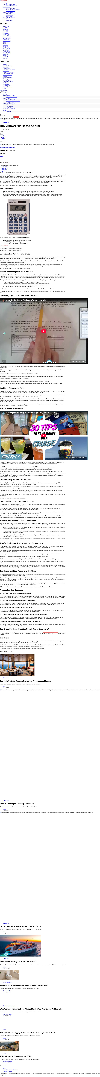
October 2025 (6, 39)
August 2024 (6, 54)
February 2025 (6, 49)
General (5, 76)
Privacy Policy (7, 1071)
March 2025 (6, 47)
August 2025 (6, 42)
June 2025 (5, 45)
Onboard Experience (9, 17)
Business (5, 64)
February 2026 (6, 34)
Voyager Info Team (7, 990)
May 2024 (5, 56)
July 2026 (5, 27)
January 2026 (6, 35)
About (5, 18)
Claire (4, 967)
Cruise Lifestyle (10, 8)
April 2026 (5, 31)
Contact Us (9, 20)
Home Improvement (7, 79)
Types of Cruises (10, 11)
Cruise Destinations (9, 4)
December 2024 (6, 51)
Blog (4, 1068)
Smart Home (6, 84)
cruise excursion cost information (50, 632)
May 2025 (5, 46)
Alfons (1, 156)
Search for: (2, 115)
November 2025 (6, 38)
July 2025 (5, 43)
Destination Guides (11, 5)
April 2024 (5, 58)
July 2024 (5, 55)
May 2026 (5, 30)
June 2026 (5, 29)
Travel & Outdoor (7, 85)
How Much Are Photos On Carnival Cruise (7, 147)
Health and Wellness (7, 77)
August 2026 (6, 26)
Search (16, 117)
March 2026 (6, 33)
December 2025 (6, 37)
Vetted (5, 3)
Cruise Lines (6, 7)
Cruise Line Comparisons (13, 9)
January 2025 (6, 50)
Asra (4, 686)
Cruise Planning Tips (9, 12)
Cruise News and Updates (9, 72)
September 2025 (6, 41)
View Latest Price (4, 245)
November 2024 (6, 52)
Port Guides (9, 15)
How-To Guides (10, 13)
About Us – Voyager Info (10, 1070)
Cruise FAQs (9, 16)
